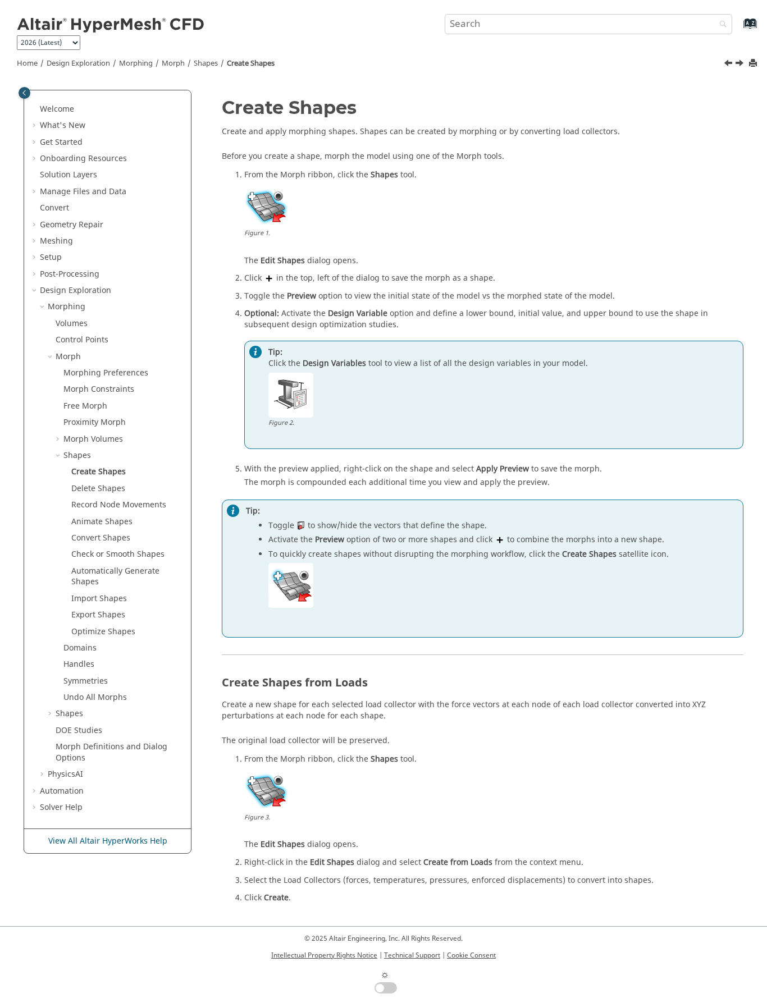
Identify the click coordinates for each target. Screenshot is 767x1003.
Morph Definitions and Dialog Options (111, 752)
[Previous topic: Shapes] (729, 64)
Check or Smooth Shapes (118, 554)
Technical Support (412, 955)
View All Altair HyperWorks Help (107, 841)
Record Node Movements (118, 505)
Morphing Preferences (105, 373)
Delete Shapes (98, 488)
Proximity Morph (94, 422)
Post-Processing (69, 274)
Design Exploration (78, 63)
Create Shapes (251, 63)
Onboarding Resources (83, 158)
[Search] (720, 25)
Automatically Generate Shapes (115, 576)
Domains (80, 648)
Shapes (206, 63)
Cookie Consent (471, 955)
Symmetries (85, 681)
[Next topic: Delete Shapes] (740, 64)
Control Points (82, 340)
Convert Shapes (100, 538)
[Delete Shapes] (740, 64)
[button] (35, 109)
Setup (51, 257)
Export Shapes (98, 615)
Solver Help (61, 807)
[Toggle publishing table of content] (24, 93)
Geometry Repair (71, 225)
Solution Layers (68, 175)
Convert (54, 208)
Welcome (57, 109)
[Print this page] (754, 63)
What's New (62, 125)
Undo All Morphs (95, 697)
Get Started (61, 142)
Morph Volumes (93, 439)
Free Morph (85, 406)
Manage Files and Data (83, 192)
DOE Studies (79, 730)
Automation (62, 791)
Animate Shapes (102, 522)
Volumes (72, 323)
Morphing (136, 63)
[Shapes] (729, 64)
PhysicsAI (65, 774)
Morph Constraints (98, 389)
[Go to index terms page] (738, 29)
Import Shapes (99, 598)
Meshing (56, 241)
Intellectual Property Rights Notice (324, 955)
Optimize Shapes (103, 632)
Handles (78, 664)
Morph (173, 63)
